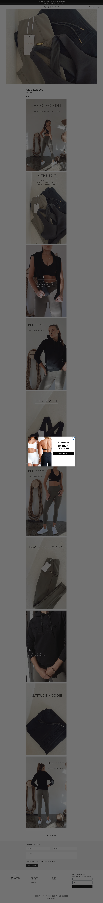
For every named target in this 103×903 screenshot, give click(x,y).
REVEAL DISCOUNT (63, 453)
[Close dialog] (73, 438)
